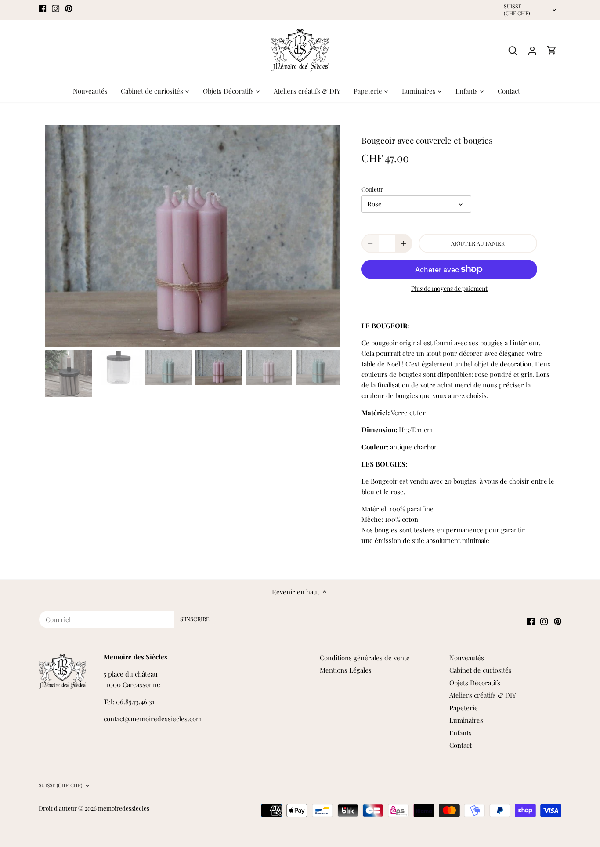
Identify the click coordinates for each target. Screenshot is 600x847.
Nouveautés (466, 657)
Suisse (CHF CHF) (517, 10)
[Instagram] (55, 7)
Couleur (372, 188)
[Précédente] (58, 236)
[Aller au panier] (551, 50)
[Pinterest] (68, 7)
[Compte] (532, 50)
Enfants (460, 732)
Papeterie (463, 707)
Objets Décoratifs (474, 682)
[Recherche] (513, 50)
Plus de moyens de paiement (449, 288)
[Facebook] (42, 7)
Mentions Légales (346, 670)
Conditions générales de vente (365, 657)
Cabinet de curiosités (480, 670)
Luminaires (466, 720)
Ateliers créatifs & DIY (482, 695)
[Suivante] (327, 236)
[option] (192, 236)
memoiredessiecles (123, 808)
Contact (460, 745)
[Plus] (403, 243)
